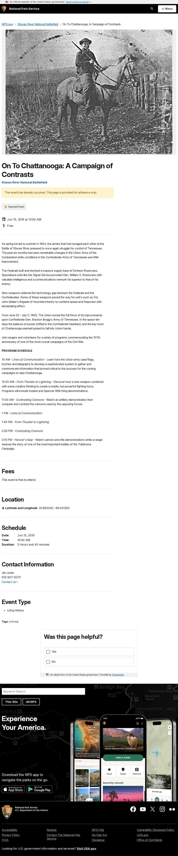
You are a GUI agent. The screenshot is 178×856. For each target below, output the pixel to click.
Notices (51, 830)
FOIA (5, 840)
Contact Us (9, 582)
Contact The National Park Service (63, 836)
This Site (11, 702)
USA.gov (142, 835)
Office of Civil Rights (149, 840)
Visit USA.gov (86, 848)
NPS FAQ (98, 830)
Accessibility (9, 830)
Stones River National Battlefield (24, 182)
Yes (54, 651)
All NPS (31, 702)
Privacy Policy (11, 835)
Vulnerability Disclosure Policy (155, 830)
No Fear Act (99, 835)
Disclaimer (98, 840)
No (54, 661)
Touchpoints (118, 674)
